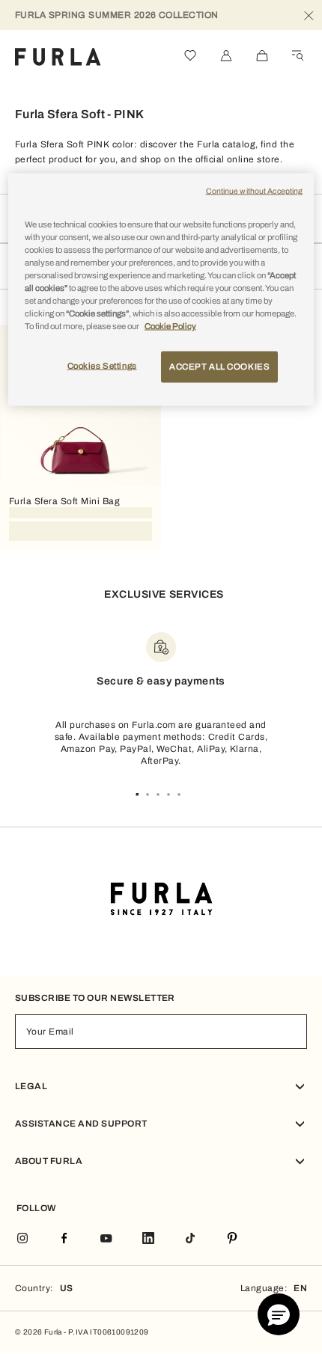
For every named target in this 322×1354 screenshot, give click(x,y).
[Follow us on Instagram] (22, 1239)
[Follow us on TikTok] (190, 1239)
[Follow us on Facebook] (64, 1239)
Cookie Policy (170, 326)
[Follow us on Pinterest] (232, 1239)
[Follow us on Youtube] (106, 1239)
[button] (279, 1314)
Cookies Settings (102, 365)
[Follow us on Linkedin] (148, 1239)
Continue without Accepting (254, 190)
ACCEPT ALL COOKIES (219, 366)
